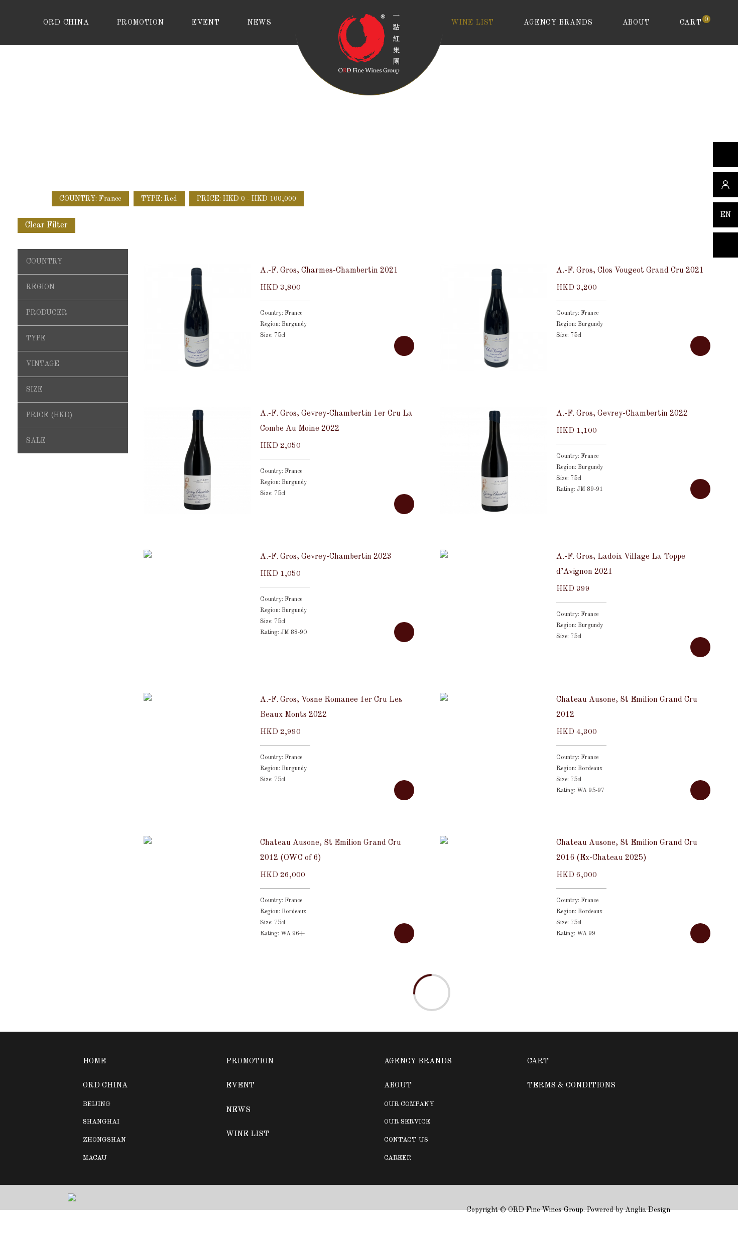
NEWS (260, 22)
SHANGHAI (101, 1122)
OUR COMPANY (409, 1104)
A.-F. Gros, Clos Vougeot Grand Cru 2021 (630, 271)
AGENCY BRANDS (558, 22)
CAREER (397, 1158)
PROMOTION (140, 22)
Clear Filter (46, 225)
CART (694, 22)
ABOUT (636, 22)
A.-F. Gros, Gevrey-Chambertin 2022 (622, 414)
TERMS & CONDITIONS (571, 1085)
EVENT (206, 22)
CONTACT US (406, 1140)
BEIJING (96, 1104)
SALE (36, 440)
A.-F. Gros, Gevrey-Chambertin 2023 (326, 557)
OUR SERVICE (407, 1122)
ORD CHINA (66, 22)
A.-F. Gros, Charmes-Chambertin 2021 (329, 271)
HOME (94, 1061)
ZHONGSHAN (104, 1140)
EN (725, 214)
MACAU (95, 1158)
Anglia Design (647, 1209)
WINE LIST (472, 22)
